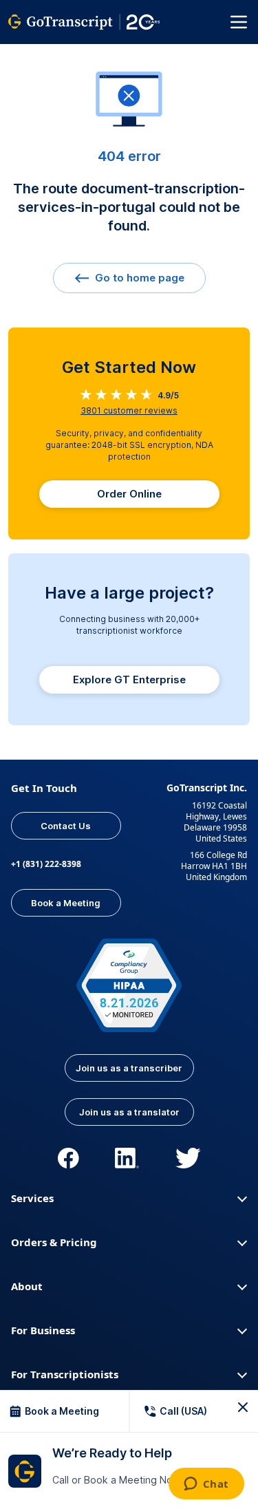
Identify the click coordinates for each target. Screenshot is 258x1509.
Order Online (129, 493)
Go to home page (138, 277)
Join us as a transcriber (129, 1067)
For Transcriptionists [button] (64, 1374)
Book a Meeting (65, 902)
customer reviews (129, 410)
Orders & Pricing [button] (54, 1242)
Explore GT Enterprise (129, 679)
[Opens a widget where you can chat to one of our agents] (206, 1485)
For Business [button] (43, 1330)
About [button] (27, 1286)
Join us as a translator (129, 1111)
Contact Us (66, 825)
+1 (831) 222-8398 (46, 864)
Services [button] (32, 1198)
